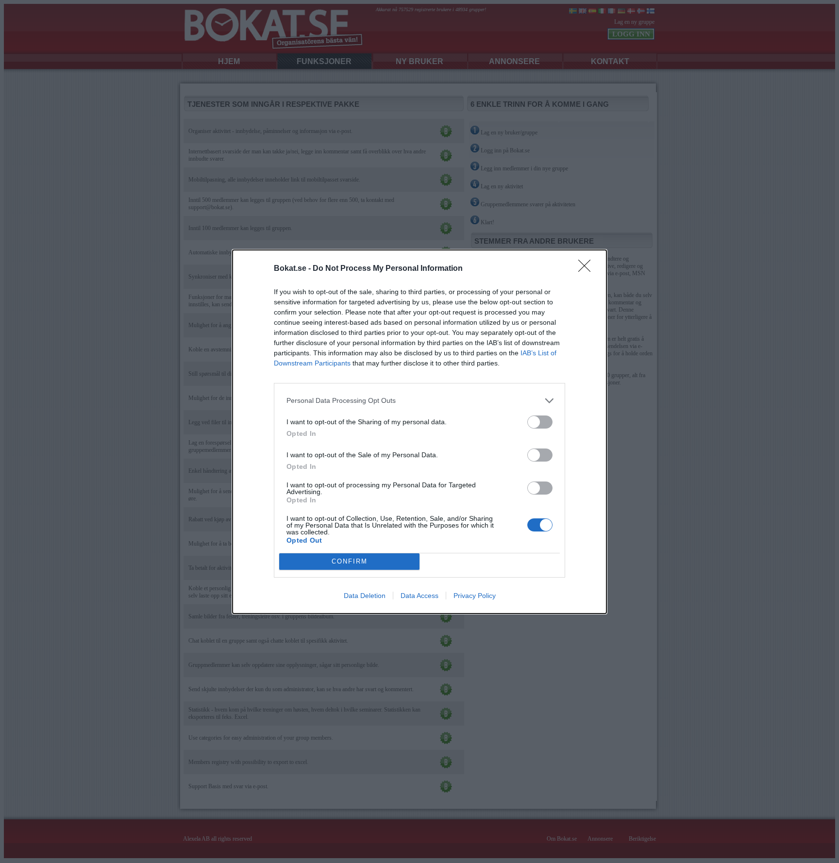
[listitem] (419, 401)
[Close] (587, 269)
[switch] (540, 422)
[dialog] (419, 432)
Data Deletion (365, 595)
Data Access (419, 595)
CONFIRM (350, 561)
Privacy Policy (474, 595)
